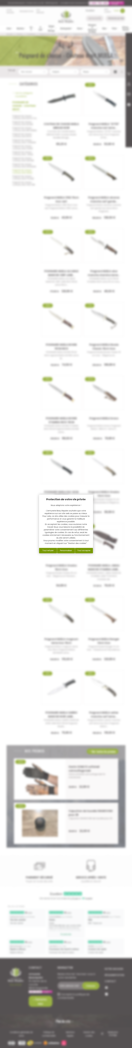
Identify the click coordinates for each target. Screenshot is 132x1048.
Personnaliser (66, 550)
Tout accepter (83, 550)
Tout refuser (48, 550)
